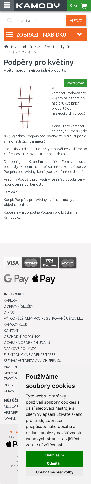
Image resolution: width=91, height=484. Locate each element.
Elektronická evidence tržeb (30, 355)
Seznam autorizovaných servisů (32, 361)
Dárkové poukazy (20, 349)
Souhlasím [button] (55, 455)
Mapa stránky (16, 373)
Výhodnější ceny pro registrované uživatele (43, 318)
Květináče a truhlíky (50, 47)
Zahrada (21, 47)
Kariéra (10, 300)
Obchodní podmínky (22, 337)
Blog (8, 385)
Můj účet (12, 407)
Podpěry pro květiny (20, 52)
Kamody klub (15, 324)
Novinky (11, 419)
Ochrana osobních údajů (27, 343)
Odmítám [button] (55, 463)
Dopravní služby (18, 306)
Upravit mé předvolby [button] (54, 472)
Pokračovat (75, 83)
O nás (9, 312)
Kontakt (11, 331)
